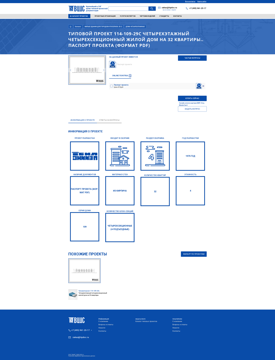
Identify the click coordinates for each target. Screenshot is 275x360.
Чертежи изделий (147, 16)
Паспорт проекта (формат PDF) (84, 191)
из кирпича (120, 190)
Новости (101, 328)
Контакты (177, 16)
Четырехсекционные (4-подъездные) (120, 228)
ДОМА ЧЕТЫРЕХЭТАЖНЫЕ (135, 26)
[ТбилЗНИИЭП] (84, 156)
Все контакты (190, 1)
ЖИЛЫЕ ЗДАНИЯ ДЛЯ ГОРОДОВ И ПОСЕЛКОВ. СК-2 (103, 26)
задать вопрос (192, 109)
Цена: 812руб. (121, 86)
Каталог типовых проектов (146, 321)
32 (155, 191)
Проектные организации (105, 16)
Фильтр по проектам (193, 254)
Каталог (78, 26)
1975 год (190, 156)
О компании (103, 321)
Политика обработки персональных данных (81, 356)
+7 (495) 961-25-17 (197, 8)
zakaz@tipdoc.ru (169, 7)
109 (84, 226)
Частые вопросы (192, 58)
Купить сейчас (192, 98)
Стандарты (164, 16)
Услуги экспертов (127, 16)
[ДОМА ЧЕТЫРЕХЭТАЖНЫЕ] (155, 156)
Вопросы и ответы (105, 325)
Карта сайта (201, 1)
